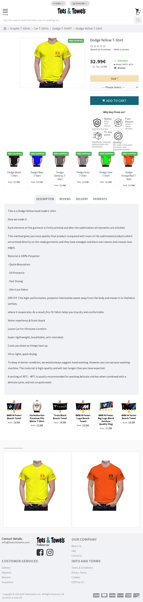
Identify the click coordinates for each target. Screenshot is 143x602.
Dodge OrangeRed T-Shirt (129, 176)
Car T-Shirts (41, 28)
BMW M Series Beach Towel (129, 417)
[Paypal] (120, 595)
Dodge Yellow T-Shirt (38, 519)
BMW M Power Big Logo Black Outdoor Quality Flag (106, 420)
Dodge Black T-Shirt (14, 174)
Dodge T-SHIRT (62, 28)
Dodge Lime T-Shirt (105, 174)
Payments (100, 199)
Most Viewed (34, 444)
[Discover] (136, 595)
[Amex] (128, 595)
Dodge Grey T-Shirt (83, 174)
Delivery (82, 199)
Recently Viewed (13, 444)
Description (45, 199)
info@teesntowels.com (16, 542)
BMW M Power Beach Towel (14, 417)
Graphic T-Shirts (20, 28)
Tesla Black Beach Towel (60, 417)
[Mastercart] (104, 595)
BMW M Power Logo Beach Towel (83, 418)
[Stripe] (112, 595)
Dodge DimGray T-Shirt (60, 176)
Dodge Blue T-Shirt (37, 174)
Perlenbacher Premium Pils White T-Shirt (37, 418)
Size (113, 79)
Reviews (65, 199)
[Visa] (96, 595)
